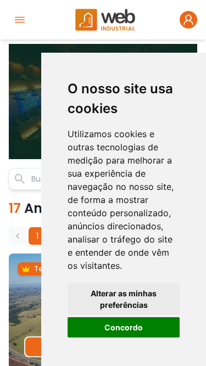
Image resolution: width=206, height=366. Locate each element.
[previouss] (17, 236)
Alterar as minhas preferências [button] (124, 299)
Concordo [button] (123, 327)
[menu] (20, 20)
